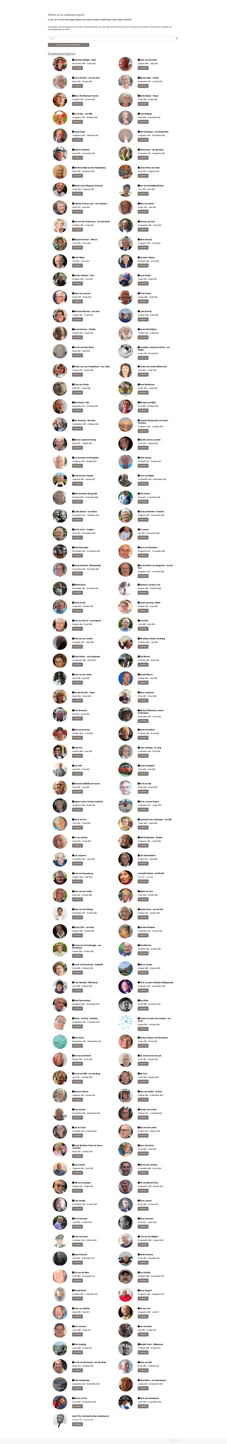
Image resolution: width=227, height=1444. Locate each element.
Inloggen (176, 3)
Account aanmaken (164, 3)
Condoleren (77, 68)
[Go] (176, 39)
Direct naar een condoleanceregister (69, 45)
